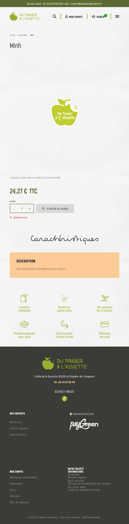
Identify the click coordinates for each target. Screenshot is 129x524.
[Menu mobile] (117, 16)
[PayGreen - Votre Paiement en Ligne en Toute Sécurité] (84, 424)
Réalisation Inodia (91, 517)
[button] (54, 16)
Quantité (12, 201)
